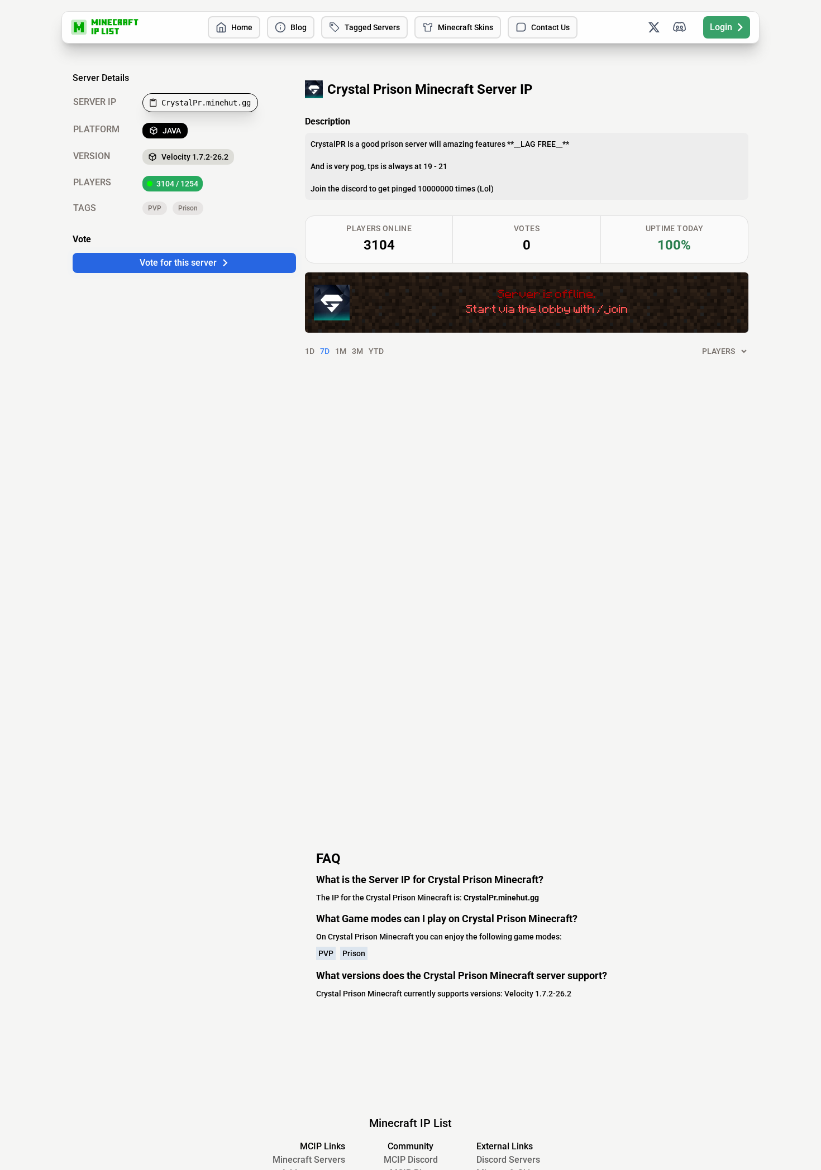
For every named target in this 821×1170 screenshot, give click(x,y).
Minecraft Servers (309, 1159)
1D (309, 351)
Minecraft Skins (465, 27)
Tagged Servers (372, 27)
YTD (376, 351)
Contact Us (550, 27)
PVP (154, 208)
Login (721, 27)
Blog (298, 27)
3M (357, 351)
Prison (188, 208)
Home (241, 27)
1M (340, 351)
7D (325, 351)
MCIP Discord (411, 1159)
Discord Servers (508, 1159)
